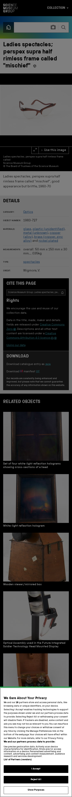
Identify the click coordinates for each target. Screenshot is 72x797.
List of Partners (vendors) (18, 760)
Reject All (36, 779)
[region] (36, 742)
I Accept (35, 769)
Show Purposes (36, 790)
